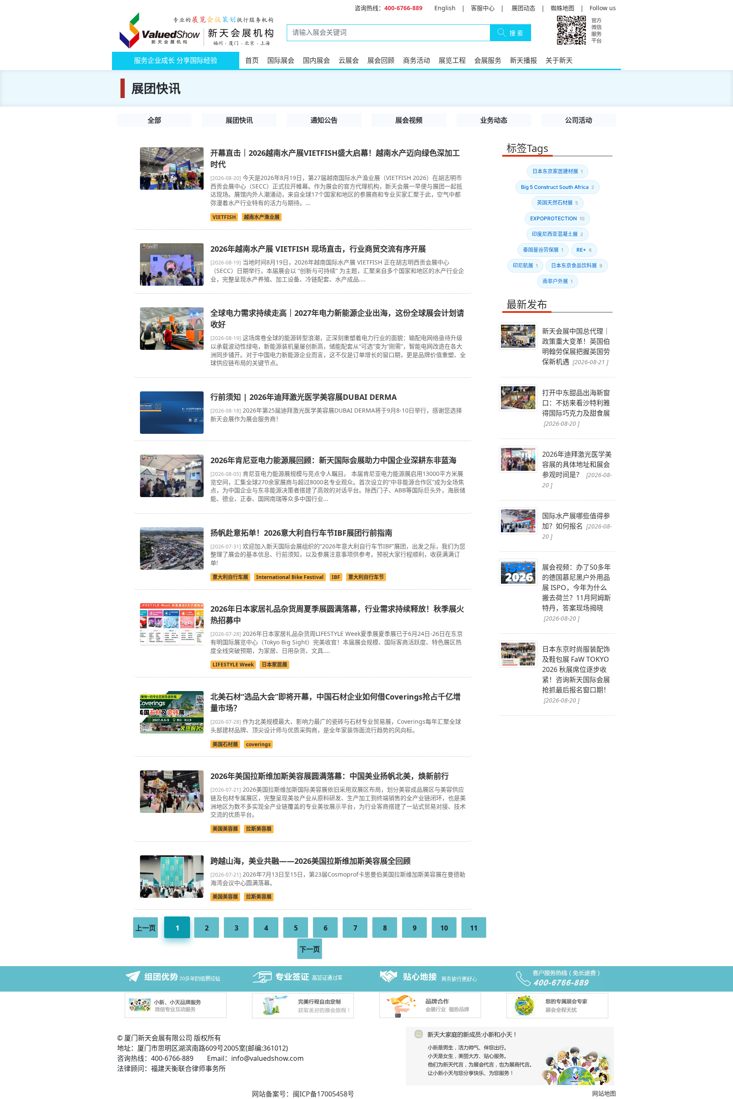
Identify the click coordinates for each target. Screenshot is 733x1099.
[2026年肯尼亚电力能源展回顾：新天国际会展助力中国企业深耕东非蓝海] (172, 475)
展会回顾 (380, 60)
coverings (258, 744)
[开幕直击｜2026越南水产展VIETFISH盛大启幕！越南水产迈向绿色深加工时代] (172, 167)
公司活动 (578, 120)
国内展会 (316, 60)
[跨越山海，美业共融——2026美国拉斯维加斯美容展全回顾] (172, 875)
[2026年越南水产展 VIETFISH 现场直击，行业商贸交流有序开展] (172, 264)
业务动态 (493, 120)
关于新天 (559, 60)
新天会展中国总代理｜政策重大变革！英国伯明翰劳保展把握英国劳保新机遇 (576, 346)
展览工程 (452, 60)
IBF (336, 577)
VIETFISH (224, 217)
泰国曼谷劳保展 (543, 250)
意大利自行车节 (366, 577)
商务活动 (416, 60)
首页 (252, 60)
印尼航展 (525, 265)
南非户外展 (558, 281)
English (445, 8)
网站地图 (604, 1093)
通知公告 (324, 120)
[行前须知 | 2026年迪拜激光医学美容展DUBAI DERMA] (172, 411)
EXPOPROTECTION (557, 218)
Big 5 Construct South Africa (557, 187)
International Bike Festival (290, 577)
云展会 (349, 60)
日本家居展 (274, 664)
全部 (154, 120)
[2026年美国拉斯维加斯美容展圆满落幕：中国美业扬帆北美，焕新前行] (172, 791)
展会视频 (408, 120)
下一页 (309, 949)
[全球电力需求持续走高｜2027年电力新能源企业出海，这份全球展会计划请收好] (172, 328)
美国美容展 (225, 828)
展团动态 (523, 8)
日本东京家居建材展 (557, 171)
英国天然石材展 (557, 203)
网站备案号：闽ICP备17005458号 (303, 1094)
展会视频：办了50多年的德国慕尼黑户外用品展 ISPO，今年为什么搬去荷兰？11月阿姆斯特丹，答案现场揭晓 (576, 592)
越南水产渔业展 (262, 217)
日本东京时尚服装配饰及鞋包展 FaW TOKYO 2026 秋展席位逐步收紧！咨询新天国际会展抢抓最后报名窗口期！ (576, 674)
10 (444, 928)
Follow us (603, 8)
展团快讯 (239, 120)
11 (474, 928)
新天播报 (523, 60)
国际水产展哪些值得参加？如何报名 (577, 525)
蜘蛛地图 (562, 8)
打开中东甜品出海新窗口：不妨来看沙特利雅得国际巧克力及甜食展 (576, 407)
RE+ (584, 250)
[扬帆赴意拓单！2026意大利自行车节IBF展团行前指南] (172, 547)
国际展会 (280, 60)
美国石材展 (225, 744)
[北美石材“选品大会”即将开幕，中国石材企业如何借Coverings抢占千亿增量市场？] (172, 711)
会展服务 (487, 60)
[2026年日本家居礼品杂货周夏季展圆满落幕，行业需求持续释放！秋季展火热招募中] (172, 624)
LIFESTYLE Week (233, 664)
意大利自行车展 (230, 577)
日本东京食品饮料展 (576, 265)
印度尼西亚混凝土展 (557, 234)
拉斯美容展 (258, 828)
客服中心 (483, 8)
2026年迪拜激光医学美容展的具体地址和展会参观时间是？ (577, 469)
